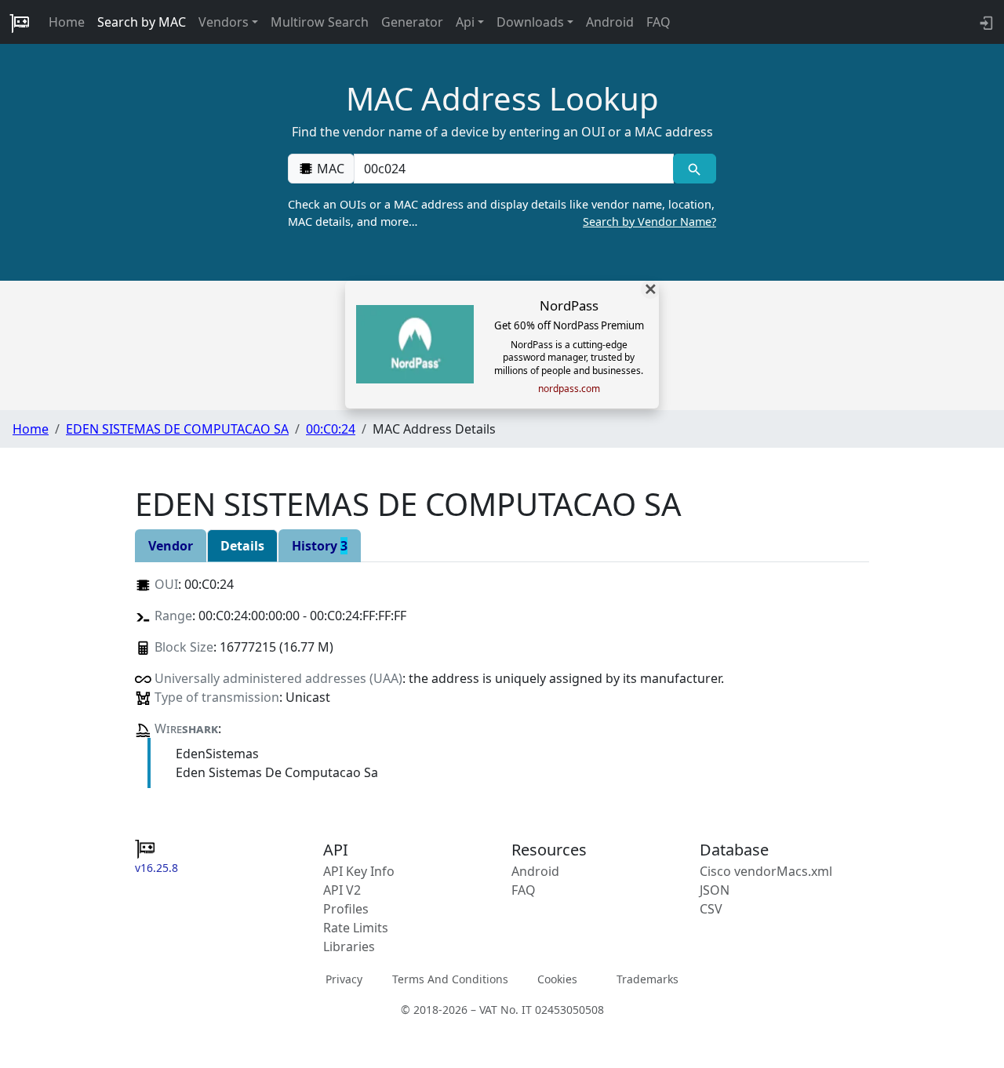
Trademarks (647, 978)
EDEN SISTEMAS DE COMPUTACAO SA (177, 429)
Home (67, 22)
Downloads (530, 22)
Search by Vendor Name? (649, 221)
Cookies (557, 978)
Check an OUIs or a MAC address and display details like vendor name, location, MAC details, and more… (502, 213)
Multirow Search (320, 22)
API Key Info (359, 871)
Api (465, 22)
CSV (711, 908)
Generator (412, 22)
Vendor (170, 545)
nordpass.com (569, 389)
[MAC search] (694, 168)
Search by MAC (141, 22)
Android (610, 22)
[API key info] (985, 22)
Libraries (349, 946)
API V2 (342, 890)
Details (242, 545)
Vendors (223, 22)
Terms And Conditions (450, 978)
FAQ (658, 22)
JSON (714, 890)
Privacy (344, 978)
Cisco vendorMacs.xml (766, 871)
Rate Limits (355, 927)
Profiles (346, 908)
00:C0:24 (330, 429)
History (319, 545)
